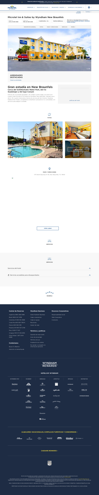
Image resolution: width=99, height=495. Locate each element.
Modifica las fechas (79, 21)
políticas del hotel (74, 100)
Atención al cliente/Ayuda (16, 349)
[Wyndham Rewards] (49, 364)
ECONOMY (28, 379)
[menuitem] (31, 7)
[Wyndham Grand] (84, 396)
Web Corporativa (57, 317)
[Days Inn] (28, 384)
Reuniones (33, 322)
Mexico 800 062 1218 (15, 325)
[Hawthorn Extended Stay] (14, 384)
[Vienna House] (56, 402)
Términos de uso (35, 340)
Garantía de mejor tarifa (37, 334)
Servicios (64, 26)
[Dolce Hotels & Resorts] (84, 390)
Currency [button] (88, 11)
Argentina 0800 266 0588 (17, 314)
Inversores (55, 320)
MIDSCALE (42, 379)
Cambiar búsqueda (78, 12)
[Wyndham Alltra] (56, 407)
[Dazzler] (56, 396)
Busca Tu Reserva (14, 346)
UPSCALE (70, 379)
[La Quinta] (42, 384)
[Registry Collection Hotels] (84, 384)
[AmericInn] (42, 402)
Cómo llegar (48, 228)
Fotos (41, 26)
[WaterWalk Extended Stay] (14, 390)
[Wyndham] (70, 384)
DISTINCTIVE (84, 379)
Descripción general (30, 26)
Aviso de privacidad (36, 337)
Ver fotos (78, 149)
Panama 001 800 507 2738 (17, 327)
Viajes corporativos (36, 317)
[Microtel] (28, 396)
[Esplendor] (56, 390)
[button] (22, 2)
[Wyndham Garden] (42, 396)
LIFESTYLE (56, 379)
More (72, 26)
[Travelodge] (28, 407)
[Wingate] (42, 390)
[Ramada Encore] (42, 419)
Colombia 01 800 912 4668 (17, 320)
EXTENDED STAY (14, 379)
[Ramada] (42, 413)
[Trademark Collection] (70, 390)
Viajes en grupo (35, 320)
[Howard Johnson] (28, 402)
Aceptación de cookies (37, 342)
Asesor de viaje (34, 325)
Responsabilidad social (58, 314)
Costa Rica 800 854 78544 (17, 322)
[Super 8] (28, 390)
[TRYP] (56, 384)
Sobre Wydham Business (37, 314)
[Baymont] (42, 407)
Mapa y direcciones (52, 26)
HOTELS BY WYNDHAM (49, 373)
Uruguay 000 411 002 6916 (17, 333)
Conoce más (56, 2)
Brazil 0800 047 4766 (15, 317)
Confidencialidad (67, 477)
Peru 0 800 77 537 (14, 330)
